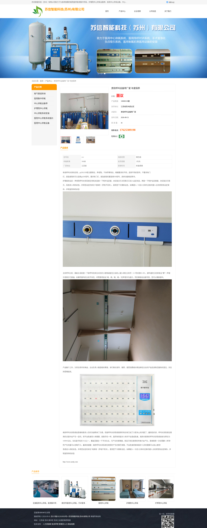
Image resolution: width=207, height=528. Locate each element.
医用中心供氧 (46, 503)
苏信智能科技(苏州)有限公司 (79, 516)
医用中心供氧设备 (41, 123)
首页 (107, 11)
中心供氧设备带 (41, 103)
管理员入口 (63, 524)
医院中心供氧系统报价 (43, 118)
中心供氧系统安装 (41, 113)
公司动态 (152, 11)
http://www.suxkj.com (70, 462)
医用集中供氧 (40, 98)
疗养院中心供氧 (103, 503)
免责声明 (55, 524)
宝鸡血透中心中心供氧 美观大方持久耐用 (163, 503)
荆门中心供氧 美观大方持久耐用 (132, 503)
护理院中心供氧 (41, 108)
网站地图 (71, 524)
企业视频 (137, 11)
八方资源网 (47, 524)
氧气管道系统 (40, 94)
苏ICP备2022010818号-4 (59, 516)
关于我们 (167, 11)
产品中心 (122, 11)
